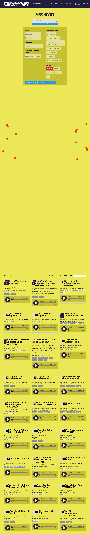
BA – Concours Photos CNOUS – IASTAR (44, 460)
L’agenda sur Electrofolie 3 (72, 341)
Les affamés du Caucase (17, 282)
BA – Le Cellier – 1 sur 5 (47, 431)
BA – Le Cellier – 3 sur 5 (19, 512)
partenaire (81, 288)
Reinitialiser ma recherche (47, 82)
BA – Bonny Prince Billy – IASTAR (18, 431)
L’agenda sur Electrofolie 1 (15, 378)
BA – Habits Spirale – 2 (16, 315)
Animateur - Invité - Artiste (32, 51)
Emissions (28, 42)
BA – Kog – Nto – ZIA (47, 512)
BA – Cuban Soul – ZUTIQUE (74, 486)
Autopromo (81, 382)
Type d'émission (52, 30)
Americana (81, 319)
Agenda (80, 345)
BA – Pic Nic (74, 403)
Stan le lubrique (42, 293)
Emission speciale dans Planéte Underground (43, 346)
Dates (27, 30)
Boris (75, 321)
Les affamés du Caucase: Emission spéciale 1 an (45, 283)
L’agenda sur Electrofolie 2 (43, 378)
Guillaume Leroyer (46, 348)
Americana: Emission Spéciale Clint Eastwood (18, 342)
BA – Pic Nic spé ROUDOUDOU (72, 378)
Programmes (36, 3)
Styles (48, 65)
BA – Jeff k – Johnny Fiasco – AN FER (18, 486)
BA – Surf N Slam (20, 459)
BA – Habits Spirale (45, 315)
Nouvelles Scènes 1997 (45, 355)
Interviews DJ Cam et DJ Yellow (46, 341)
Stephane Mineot (44, 439)
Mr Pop (71, 321)
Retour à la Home (31, 82)
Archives (58, 3)
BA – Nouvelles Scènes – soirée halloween (71, 283)
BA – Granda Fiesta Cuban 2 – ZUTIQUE (46, 404)
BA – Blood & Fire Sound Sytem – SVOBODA (16, 405)
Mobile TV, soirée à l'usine (48, 354)
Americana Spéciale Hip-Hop (74, 315)
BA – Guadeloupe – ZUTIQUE (74, 431)
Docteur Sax (17, 290)
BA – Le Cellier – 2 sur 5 (75, 459)
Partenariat (25, 436)
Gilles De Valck (72, 384)
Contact (86, 3)
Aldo (5, 291)
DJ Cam (50, 350)
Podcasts (48, 3)
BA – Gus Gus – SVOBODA (45, 486)
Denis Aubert (73, 347)
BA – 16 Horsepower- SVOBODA (71, 513)
